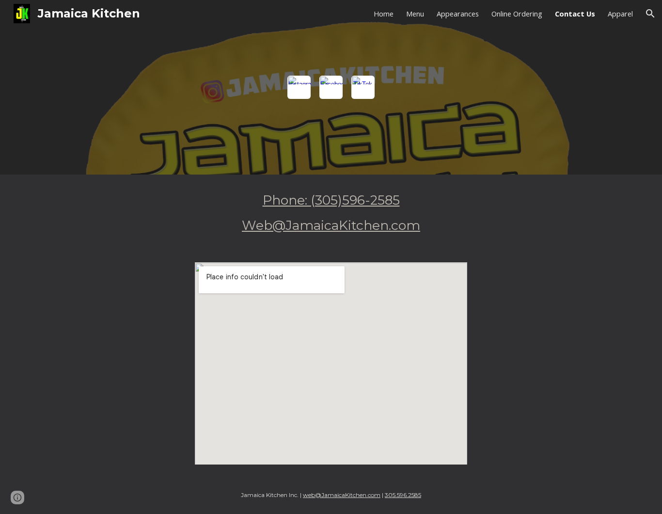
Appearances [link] (458, 13)
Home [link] (384, 13)
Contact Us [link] (575, 13)
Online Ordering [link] (516, 13)
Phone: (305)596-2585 (331, 200)
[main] (331, 212)
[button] (650, 13)
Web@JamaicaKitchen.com (331, 225)
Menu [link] (415, 13)
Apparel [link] (620, 13)
